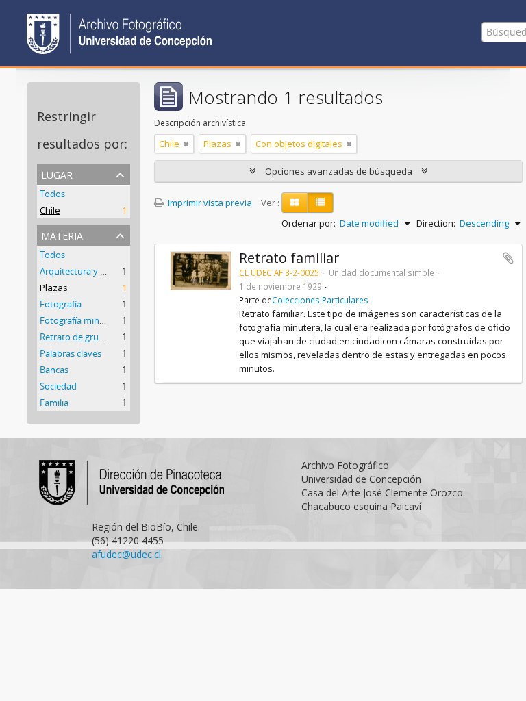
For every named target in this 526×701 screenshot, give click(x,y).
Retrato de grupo (75, 337)
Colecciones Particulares (320, 299)
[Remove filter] (186, 144)
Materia (62, 234)
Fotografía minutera (80, 320)
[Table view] (320, 202)
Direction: (435, 223)
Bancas (54, 370)
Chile (50, 210)
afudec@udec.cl (126, 554)
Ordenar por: (308, 223)
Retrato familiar (289, 257)
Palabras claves (70, 353)
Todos (52, 194)
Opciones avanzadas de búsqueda (338, 171)
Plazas (54, 287)
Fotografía (61, 304)
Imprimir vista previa (209, 202)
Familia (54, 402)
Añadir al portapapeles (508, 258)
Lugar (57, 173)
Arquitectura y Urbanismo (92, 271)
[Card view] (294, 202)
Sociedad (58, 386)
